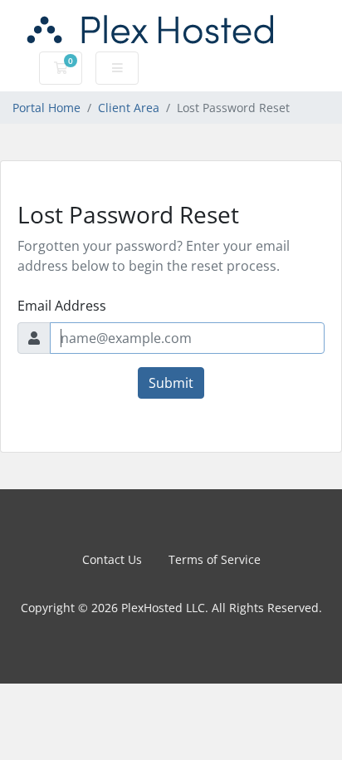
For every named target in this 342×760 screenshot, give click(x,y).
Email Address (61, 306)
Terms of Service (215, 559)
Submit (171, 383)
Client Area (128, 107)
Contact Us (112, 559)
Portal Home (46, 107)
